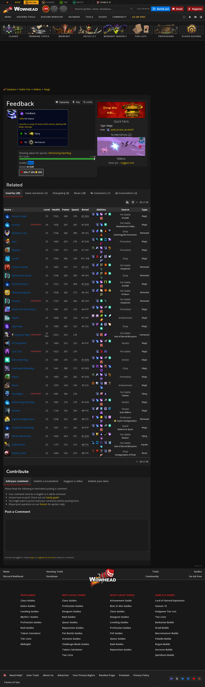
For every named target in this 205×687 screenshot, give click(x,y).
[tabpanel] (77, 331)
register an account (46, 557)
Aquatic (144, 444)
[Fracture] (7, 301)
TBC (66, 2)
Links (89, 102)
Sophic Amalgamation (23, 419)
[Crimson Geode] (7, 267)
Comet (15, 258)
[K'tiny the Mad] (7, 335)
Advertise (63, 675)
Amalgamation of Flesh (125, 454)
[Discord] (171, 678)
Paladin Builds (163, 638)
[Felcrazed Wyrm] (7, 284)
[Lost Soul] (7, 351)
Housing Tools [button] (26, 17)
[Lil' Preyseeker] (7, 343)
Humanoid (144, 334)
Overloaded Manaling (23, 368)
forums (43, 504)
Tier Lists (25, 638)
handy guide (52, 497)
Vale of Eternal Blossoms (125, 336)
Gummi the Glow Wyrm (24, 309)
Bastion (125, 437)
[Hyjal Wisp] (7, 326)
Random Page (107, 675)
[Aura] (7, 242)
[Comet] (7, 259)
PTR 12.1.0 (54, 9)
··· (88, 2)
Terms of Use (12, 682)
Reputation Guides (73, 627)
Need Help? (16, 675)
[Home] (21, 9)
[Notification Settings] (189, 17)
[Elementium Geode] (7, 275)
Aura (14, 241)
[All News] (7, 2)
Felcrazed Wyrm (20, 283)
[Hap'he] (7, 318)
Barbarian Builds (164, 622)
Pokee (15, 376)
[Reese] (7, 385)
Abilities (37, 89)
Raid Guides (27, 627)
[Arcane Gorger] (7, 216)
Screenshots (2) (121, 135)
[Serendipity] (7, 394)
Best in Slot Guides (121, 605)
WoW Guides (27, 595)
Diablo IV (105, 2)
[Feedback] (195, 17)
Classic (50, 2)
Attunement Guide (121, 600)
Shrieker (16, 410)
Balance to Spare (125, 429)
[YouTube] (193, 678)
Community (119, 17)
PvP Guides (116, 633)
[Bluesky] (182, 678)
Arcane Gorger (19, 216)
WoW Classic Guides (122, 595)
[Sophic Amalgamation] (7, 419)
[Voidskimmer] (7, 445)
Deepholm (125, 268)
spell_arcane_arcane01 (122, 129)
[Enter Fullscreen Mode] (184, 17)
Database (74, 17)
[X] (177, 678)
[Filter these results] (133, 202)
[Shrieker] (7, 411)
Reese (15, 385)
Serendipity (17, 393)
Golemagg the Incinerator (125, 234)
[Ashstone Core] (7, 233)
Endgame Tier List (165, 611)
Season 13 (161, 605)
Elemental (144, 233)
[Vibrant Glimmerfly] (7, 436)
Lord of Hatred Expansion (169, 600)
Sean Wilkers (125, 412)
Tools (155, 571)
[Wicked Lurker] (7, 453)
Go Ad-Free (138, 17)
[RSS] (199, 678)
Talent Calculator (30, 633)
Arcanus (16, 224)
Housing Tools (54, 571)
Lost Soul (16, 351)
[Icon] (12, 114)
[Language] (201, 17)
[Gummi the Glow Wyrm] (7, 309)
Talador (125, 395)
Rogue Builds (162, 644)
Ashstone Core (19, 233)
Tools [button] (89, 17)
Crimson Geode (20, 266)
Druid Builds (162, 627)
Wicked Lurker (19, 453)
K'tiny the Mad (21, 334)
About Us (48, 675)
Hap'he (15, 317)
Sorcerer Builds (163, 649)
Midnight (25, 644)
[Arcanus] (7, 225)
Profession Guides (30, 622)
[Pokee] (7, 377)
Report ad (198, 566)
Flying (144, 393)
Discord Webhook (52, 17)
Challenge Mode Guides (75, 644)
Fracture (16, 300)
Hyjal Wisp (17, 326)
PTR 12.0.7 (63, 9)
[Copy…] (127, 202)
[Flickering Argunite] (7, 292)
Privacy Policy (141, 675)
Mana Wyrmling (20, 359)
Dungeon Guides (71, 611)
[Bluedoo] (7, 250)
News (8, 17)
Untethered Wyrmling (23, 427)
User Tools (33, 675)
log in (32, 557)
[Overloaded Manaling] (7, 368)
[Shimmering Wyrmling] (7, 402)
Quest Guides (70, 622)
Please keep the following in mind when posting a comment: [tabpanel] (42, 523)
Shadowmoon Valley (125, 226)
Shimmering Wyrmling (59, 153)
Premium (124, 675)
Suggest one (127, 162)
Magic (47, 89)
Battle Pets (25, 89)
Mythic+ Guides (29, 616)
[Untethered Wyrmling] (7, 428)
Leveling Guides (29, 611)
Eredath (125, 218)
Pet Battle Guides (72, 633)
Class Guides (27, 600)
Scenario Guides (71, 638)
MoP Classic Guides (74, 595)
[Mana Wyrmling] (7, 360)
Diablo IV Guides (165, 595)
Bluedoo (16, 249)
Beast (144, 453)
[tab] (13, 193)
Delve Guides (27, 605)
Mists (80, 2)
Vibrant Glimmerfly (21, 436)
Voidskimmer (18, 444)
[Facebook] (188, 678)
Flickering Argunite (21, 292)
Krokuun (125, 294)
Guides (103, 17)
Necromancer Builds (166, 633)
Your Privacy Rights (84, 675)
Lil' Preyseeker (19, 343)
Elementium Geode (22, 275)
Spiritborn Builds (164, 655)
